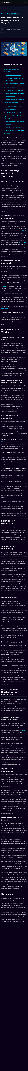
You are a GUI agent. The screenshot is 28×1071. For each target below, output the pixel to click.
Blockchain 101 (14, 13)
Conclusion (7, 134)
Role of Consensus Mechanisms (15, 99)
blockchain (22, 242)
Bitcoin (24, 231)
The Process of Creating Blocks (15, 90)
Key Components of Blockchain (16, 83)
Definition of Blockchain (13, 75)
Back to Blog (6, 13)
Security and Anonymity (13, 112)
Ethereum (23, 730)
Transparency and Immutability (16, 106)
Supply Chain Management (14, 127)
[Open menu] (25, 2)
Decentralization (11, 109)
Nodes (4, 286)
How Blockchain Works (11, 87)
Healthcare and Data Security (15, 130)
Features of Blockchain (11, 102)
